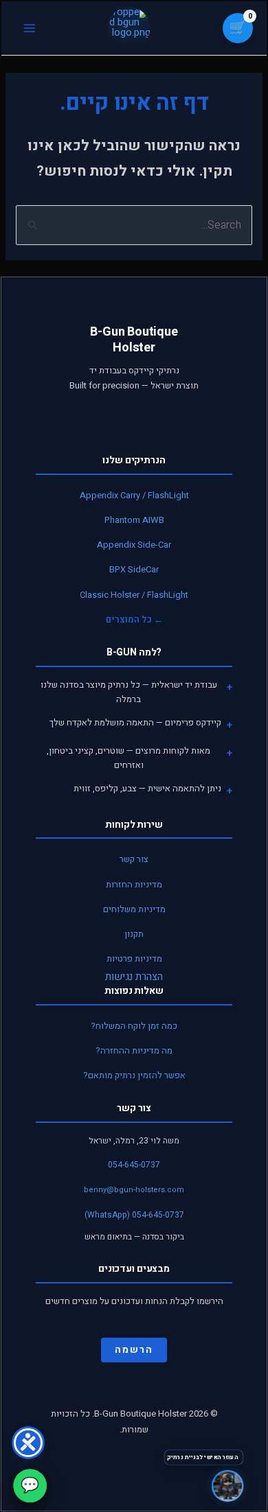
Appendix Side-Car (134, 544)
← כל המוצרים (134, 619)
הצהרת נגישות (134, 976)
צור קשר (134, 858)
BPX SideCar (134, 569)
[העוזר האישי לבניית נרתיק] (227, 1486)
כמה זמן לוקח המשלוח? (134, 1025)
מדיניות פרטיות (134, 958)
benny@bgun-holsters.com (134, 1190)
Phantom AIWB (134, 519)
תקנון (134, 933)
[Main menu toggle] (29, 28)
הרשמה (134, 1349)
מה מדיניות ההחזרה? (134, 1050)
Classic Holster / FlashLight (134, 594)
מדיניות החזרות (134, 884)
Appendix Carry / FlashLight (134, 495)
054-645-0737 (134, 1165)
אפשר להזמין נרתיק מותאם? (134, 1075)
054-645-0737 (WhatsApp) (134, 1215)
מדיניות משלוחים (134, 909)
